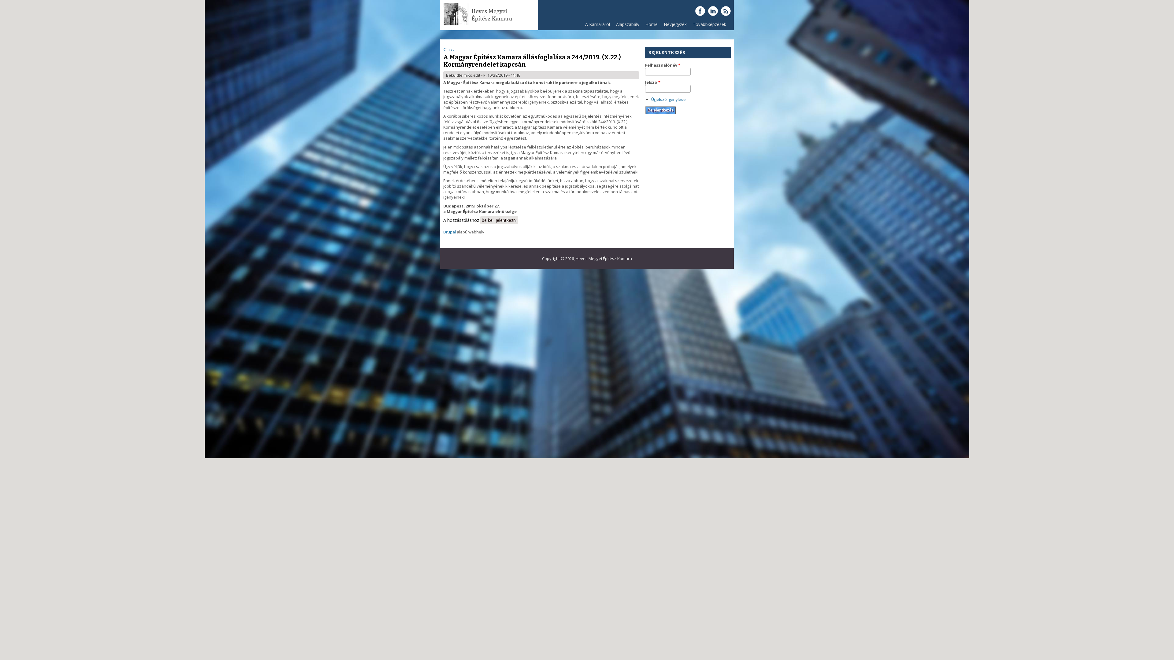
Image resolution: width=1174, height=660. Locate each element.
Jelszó (652, 82)
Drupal (449, 232)
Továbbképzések (709, 24)
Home (651, 24)
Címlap (449, 49)
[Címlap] (478, 24)
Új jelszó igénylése (668, 99)
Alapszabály (627, 24)
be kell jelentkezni (499, 220)
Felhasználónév (662, 65)
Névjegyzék (675, 24)
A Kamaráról (597, 24)
